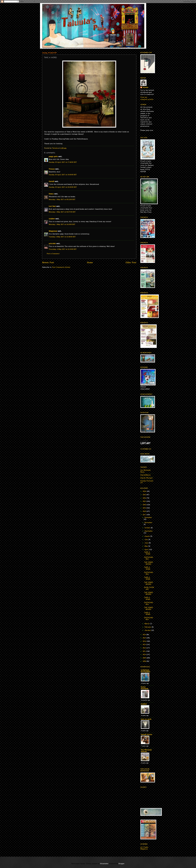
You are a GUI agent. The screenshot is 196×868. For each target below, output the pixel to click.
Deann (51, 194)
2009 (144, 658)
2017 (144, 515)
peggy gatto (53, 157)
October (148, 528)
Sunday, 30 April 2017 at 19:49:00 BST (63, 175)
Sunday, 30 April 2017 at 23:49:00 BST (63, 187)
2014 (145, 641)
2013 (144, 645)
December (148, 518)
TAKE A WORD (147, 553)
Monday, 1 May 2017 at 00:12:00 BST (62, 200)
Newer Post (48, 262)
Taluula (145, 88)
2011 (144, 651)
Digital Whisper (146, 478)
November (148, 523)
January (148, 630)
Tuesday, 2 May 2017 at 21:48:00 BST (62, 237)
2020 (144, 505)
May (146, 546)
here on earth (146, 719)
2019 (144, 508)
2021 (144, 501)
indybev (52, 219)
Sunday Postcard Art (146, 482)
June (147, 543)
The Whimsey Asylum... (146, 751)
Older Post (131, 262)
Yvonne (52, 169)
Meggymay (53, 231)
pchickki (52, 244)
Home (90, 262)
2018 (144, 511)
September (149, 531)
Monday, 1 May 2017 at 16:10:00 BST (62, 224)
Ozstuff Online (146, 735)
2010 (144, 655)
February (148, 627)
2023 (144, 495)
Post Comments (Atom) (61, 267)
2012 (144, 648)
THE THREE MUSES (148, 563)
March (147, 624)
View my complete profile (146, 98)
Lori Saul (52, 206)
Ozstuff (51, 181)
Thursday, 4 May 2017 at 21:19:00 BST (63, 249)
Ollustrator (104, 864)
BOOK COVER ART (149, 588)
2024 (145, 491)
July (146, 540)
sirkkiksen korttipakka (145, 671)
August (147, 536)
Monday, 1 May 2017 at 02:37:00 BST (62, 212)
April (147, 550)
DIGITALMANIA (148, 558)
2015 (144, 638)
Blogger (121, 864)
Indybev (144, 704)
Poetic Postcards (144, 688)
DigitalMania (145, 475)
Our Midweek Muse (145, 471)
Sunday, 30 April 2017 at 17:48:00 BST (63, 162)
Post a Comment (53, 254)
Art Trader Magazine (144, 848)
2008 (144, 661)
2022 (144, 498)
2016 (144, 635)
